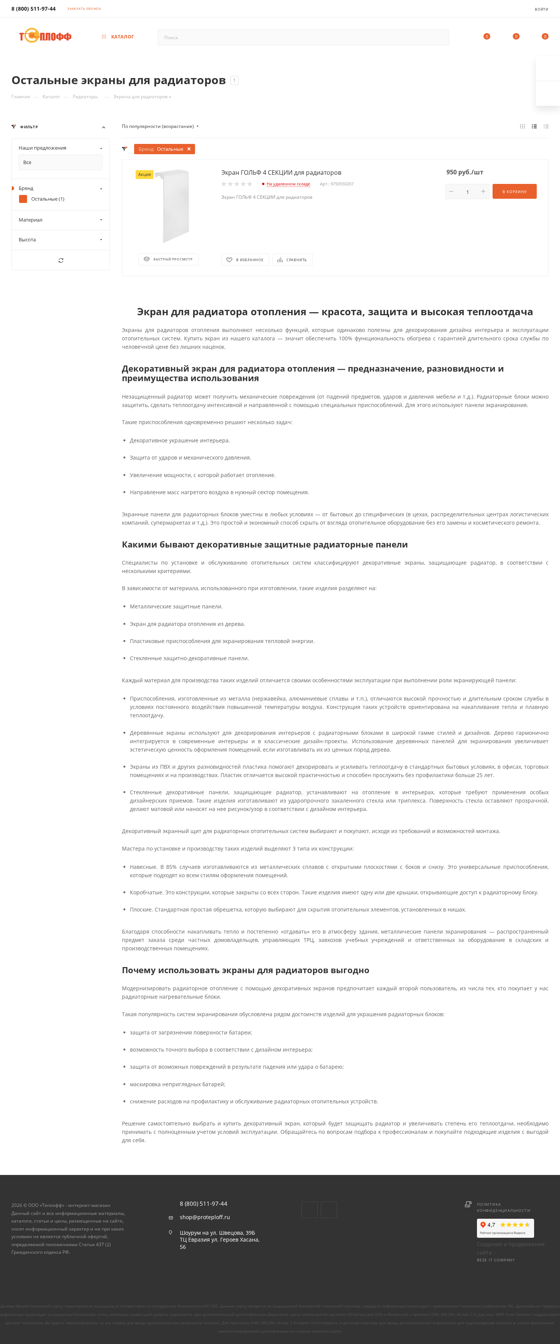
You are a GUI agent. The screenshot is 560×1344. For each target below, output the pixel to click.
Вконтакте (309, 1210)
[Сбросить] (60, 260)
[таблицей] (546, 126)
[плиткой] (522, 126)
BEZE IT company (496, 1260)
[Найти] (439, 37)
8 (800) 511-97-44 (33, 8)
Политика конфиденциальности (503, 1207)
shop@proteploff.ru (205, 1217)
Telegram (329, 1210)
